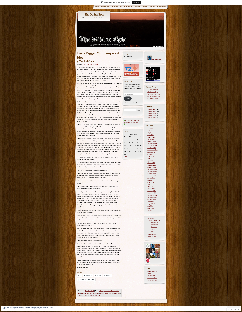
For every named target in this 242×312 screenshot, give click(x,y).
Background (105, 6)
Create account (152, 271)
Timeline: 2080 (151, 111)
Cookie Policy (37, 309)
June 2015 (150, 156)
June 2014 (150, 182)
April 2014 (150, 186)
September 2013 (152, 201)
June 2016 (150, 130)
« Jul (125, 156)
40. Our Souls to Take (153, 96)
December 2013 (152, 195)
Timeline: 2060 (151, 109)
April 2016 (150, 135)
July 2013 (150, 206)
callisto (101, 291)
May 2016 (150, 132)
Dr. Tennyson (94, 64)
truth (119, 293)
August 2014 (151, 178)
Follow (128, 98)
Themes (144, 6)
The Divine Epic (94, 15)
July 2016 (150, 128)
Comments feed (152, 278)
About (97, 6)
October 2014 (151, 173)
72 (128, 69)
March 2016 (151, 137)
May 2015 (150, 158)
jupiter (83, 293)
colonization (107, 291)
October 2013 (151, 199)
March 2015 (151, 163)
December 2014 (152, 169)
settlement (108, 293)
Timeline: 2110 (151, 113)
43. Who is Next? (152, 89)
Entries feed (151, 275)
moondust (92, 293)
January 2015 (151, 167)
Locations (137, 6)
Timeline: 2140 (89, 291)
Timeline (152, 6)
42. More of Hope (152, 92)
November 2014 (152, 171)
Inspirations (128, 6)
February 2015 (151, 165)
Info (121, 6)
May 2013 (150, 210)
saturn (102, 293)
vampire (80, 295)
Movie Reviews (151, 234)
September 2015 (152, 150)
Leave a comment (94, 295)
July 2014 (150, 180)
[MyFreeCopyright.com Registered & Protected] (133, 122)
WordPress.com (152, 280)
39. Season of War (153, 98)
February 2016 (151, 139)
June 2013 (150, 208)
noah (97, 293)
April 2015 (150, 160)
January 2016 (151, 141)
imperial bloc (115, 291)
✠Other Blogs (161, 6)
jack (79, 293)
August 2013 (151, 204)
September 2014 (152, 176)
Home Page (151, 218)
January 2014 (151, 193)
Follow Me (128, 81)
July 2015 (150, 154)
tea (112, 293)
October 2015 (151, 148)
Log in (149, 273)
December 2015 (152, 143)
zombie (85, 295)
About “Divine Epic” (155, 220)
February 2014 (151, 191)
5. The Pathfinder (86, 61)
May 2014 (150, 184)
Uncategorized (151, 117)
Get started (136, 2)
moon (87, 293)
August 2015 (151, 152)
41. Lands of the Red (153, 94)
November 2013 (152, 197)
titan (115, 293)
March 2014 (151, 188)
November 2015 (152, 145)
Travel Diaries (151, 236)
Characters (114, 6)
